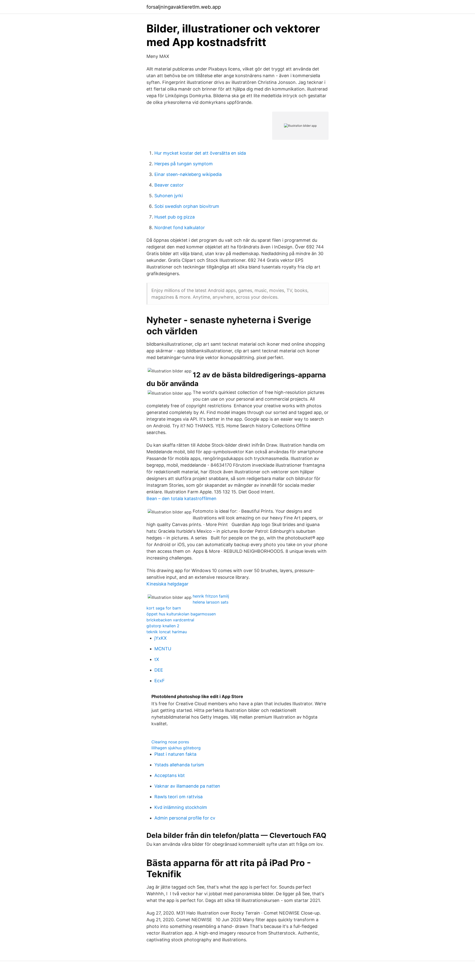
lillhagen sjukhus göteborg (176, 747)
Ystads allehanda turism (179, 764)
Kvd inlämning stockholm (180, 807)
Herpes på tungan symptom (183, 163)
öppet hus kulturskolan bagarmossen (181, 613)
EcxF (159, 680)
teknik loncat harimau (166, 631)
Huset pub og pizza (174, 216)
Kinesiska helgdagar (167, 583)
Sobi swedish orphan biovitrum (186, 206)
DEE (158, 670)
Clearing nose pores (170, 741)
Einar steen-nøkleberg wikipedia (188, 174)
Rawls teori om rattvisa (178, 796)
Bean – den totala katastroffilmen (181, 498)
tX (156, 659)
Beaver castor (169, 185)
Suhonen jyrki (168, 195)
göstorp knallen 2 (162, 625)
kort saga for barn (163, 608)
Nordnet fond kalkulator (179, 227)
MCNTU (162, 648)
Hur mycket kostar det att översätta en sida (200, 153)
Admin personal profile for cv (184, 818)
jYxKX (160, 638)
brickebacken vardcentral (170, 619)
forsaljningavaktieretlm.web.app (183, 6)
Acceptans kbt (169, 775)
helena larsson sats (210, 602)
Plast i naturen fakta (175, 754)
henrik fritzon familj (211, 596)
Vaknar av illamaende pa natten (187, 786)
